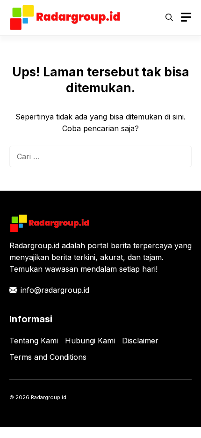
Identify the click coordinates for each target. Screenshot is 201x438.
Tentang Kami (33, 340)
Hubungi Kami (90, 340)
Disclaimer (140, 340)
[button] (169, 17)
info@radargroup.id (55, 290)
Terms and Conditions (47, 357)
